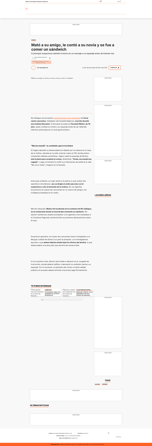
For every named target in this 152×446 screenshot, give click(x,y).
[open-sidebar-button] (26, 9)
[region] (76, 29)
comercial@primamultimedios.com (60, 433)
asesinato (97, 384)
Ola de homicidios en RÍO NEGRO (83, 289)
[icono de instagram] (121, 8)
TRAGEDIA (104, 384)
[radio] (95, 2)
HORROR (33, 40)
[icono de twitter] (118, 8)
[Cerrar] (50, 62)
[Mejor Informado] (76, 8)
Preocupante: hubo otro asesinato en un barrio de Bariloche (53, 293)
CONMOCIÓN (48, 289)
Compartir (113, 67)
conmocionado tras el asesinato (66, 118)
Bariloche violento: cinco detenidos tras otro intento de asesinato (84, 293)
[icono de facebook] (115, 8)
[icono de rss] (125, 8)
